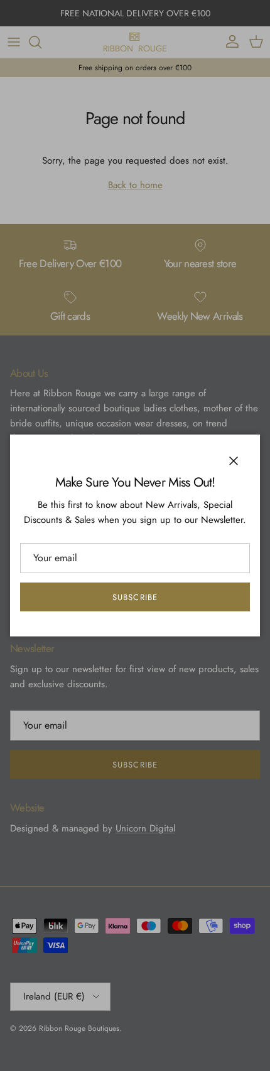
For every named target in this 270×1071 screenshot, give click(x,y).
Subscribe (134, 597)
